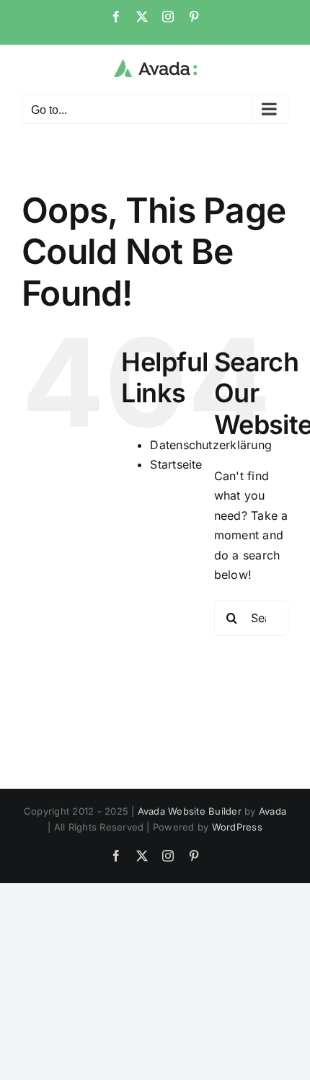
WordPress (237, 827)
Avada (272, 811)
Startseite (176, 464)
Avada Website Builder (190, 811)
